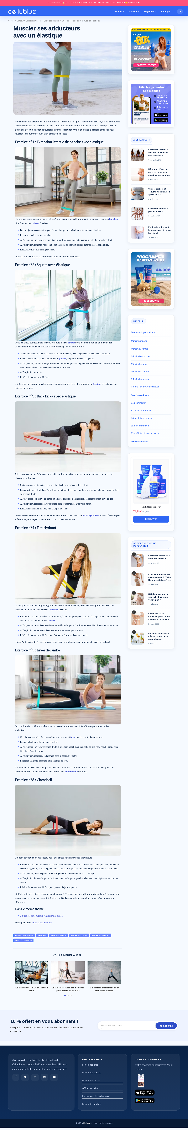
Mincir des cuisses (140, 356)
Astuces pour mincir (141, 410)
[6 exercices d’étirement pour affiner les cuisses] (104, 972)
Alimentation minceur (142, 418)
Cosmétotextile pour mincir (145, 433)
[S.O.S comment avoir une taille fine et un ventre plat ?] (137, 599)
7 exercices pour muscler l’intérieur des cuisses (41, 916)
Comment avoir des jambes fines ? (158, 210)
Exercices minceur (51, 21)
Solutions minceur (33, 21)
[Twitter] (25, 1077)
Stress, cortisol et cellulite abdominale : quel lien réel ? (159, 192)
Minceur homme (139, 441)
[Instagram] (35, 1077)
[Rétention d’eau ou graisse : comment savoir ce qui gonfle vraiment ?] (137, 174)
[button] (180, 11)
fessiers (97, 384)
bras (72, 737)
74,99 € (137, 511)
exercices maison (58, 935)
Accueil (11, 21)
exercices (42, 935)
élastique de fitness (24, 935)
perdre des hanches (100, 935)
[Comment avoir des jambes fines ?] (137, 213)
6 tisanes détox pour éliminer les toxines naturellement (158, 636)
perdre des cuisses (79, 935)
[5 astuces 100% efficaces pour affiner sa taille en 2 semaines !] (137, 618)
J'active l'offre (134, 3)
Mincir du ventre (139, 349)
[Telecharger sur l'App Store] (155, 1093)
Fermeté (54, 609)
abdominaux (71, 772)
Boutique (166, 11)
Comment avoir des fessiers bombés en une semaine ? (158, 152)
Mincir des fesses (140, 379)
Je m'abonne (166, 1025)
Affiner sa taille (90, 1088)
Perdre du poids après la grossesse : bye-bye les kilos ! (159, 230)
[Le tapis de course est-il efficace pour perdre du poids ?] (68, 972)
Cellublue (87, 1123)
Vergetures (148, 11)
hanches (113, 219)
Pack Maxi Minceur (151, 507)
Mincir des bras (139, 364)
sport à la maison (23, 940)
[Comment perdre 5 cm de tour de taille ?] (137, 560)
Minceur (133, 11)
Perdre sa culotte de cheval (145, 387)
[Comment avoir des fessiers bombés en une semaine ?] (137, 154)
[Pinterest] (44, 1077)
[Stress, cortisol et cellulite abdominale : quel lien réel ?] (137, 193)
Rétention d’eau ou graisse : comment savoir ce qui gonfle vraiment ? (158, 172)
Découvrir (151, 519)
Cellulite (118, 11)
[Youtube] (54, 1077)
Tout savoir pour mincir (143, 332)
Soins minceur (138, 403)
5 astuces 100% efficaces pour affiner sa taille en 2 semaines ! (159, 616)
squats (71, 343)
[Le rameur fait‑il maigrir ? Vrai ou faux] (31, 972)
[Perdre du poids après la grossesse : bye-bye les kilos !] (137, 232)
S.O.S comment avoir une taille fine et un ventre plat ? (158, 597)
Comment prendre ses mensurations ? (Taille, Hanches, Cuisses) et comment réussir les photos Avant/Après (159, 577)
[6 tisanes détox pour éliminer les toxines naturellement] (137, 638)
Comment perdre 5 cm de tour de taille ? (159, 557)
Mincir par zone (139, 341)
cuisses (35, 223)
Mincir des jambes (140, 371)
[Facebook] (15, 1077)
